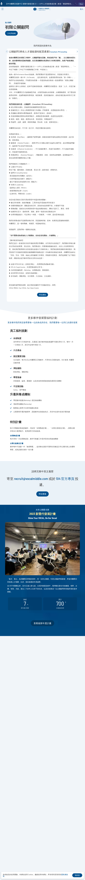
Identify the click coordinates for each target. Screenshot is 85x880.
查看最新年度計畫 (42, 623)
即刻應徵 (42, 295)
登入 (81, 9)
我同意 (77, 875)
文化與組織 (11, 33)
